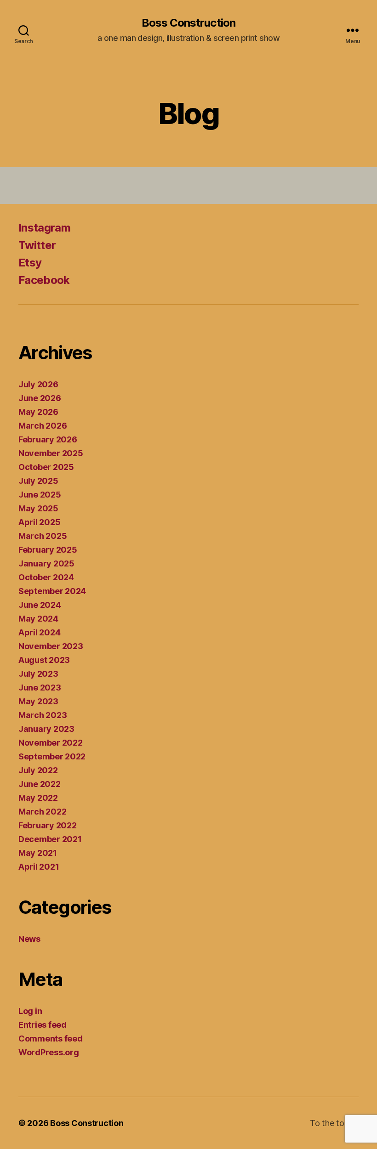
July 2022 (38, 770)
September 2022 (52, 756)
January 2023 (46, 729)
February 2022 (47, 825)
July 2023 (38, 674)
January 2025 (46, 563)
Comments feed (50, 1038)
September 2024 (52, 591)
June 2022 (39, 784)
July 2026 (38, 384)
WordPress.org (48, 1052)
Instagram (44, 227)
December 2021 (50, 839)
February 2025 (47, 550)
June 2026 (39, 398)
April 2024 (39, 632)
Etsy (29, 262)
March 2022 (42, 811)
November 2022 (50, 742)
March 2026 (42, 425)
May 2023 (38, 701)
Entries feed (42, 1025)
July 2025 (38, 481)
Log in (30, 1011)
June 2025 (39, 494)
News (29, 939)
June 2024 (39, 605)
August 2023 (44, 660)
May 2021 (37, 853)
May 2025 (38, 508)
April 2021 (38, 867)
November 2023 (50, 646)
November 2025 (50, 453)
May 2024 (38, 618)
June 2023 (39, 687)
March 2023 (42, 715)
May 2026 (38, 412)
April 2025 (39, 522)
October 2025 (46, 467)
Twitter (37, 245)
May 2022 (38, 798)
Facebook (44, 280)
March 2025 (42, 536)
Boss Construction (188, 22)
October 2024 (46, 577)
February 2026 (47, 439)
